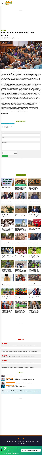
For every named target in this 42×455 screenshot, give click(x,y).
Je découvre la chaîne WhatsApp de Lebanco (30, 450)
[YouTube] (24, 438)
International (28, 441)
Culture (19, 441)
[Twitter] (21, 438)
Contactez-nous (35, 441)
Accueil (4, 441)
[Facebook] (18, 438)
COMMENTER (5, 155)
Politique (9, 441)
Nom (3, 132)
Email (3, 137)
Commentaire (4, 142)
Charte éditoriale (21, 443)
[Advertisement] (21, 18)
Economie (14, 441)
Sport (23, 441)
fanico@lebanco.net (36, 391)
